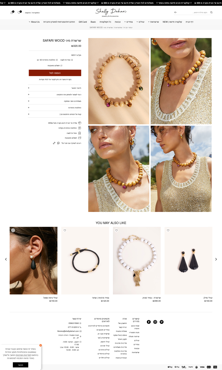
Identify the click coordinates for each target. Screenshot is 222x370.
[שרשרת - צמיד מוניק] (137, 260)
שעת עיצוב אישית (135, 327)
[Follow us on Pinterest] (162, 322)
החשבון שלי (122, 323)
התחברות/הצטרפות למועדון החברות (59, 22)
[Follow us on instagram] (155, 322)
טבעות (118, 22)
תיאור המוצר (76, 88)
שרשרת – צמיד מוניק (152, 297)
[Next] (6, 259)
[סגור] (40, 345)
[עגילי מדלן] (188, 260)
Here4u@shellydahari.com (68, 331)
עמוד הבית (128, 27)
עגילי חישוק (105, 341)
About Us (35, 22)
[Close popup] (7, 304)
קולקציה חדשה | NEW (172, 22)
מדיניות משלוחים (120, 347)
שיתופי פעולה (134, 336)
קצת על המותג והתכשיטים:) (70, 114)
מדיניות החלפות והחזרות (120, 352)
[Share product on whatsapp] (58, 142)
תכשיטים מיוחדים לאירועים (98, 325)
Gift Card (83, 22)
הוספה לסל (55, 73)
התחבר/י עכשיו (17, 336)
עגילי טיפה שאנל (50, 297)
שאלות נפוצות (121, 331)
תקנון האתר (122, 339)
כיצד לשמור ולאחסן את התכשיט (69, 94)
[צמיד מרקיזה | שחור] (85, 260)
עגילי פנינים (104, 345)
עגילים (141, 22)
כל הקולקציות (105, 22)
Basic (93, 22)
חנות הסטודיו (134, 332)
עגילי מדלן (208, 297)
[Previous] (216, 259)
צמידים (130, 22)
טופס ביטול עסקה (120, 335)
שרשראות (154, 22)
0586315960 (74, 323)
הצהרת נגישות (121, 357)
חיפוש (176, 12)
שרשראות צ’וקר (103, 337)
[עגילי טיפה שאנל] (33, 260)
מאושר (20, 365)
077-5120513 (73, 327)
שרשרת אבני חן (103, 333)
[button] (168, 230)
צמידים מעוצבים (103, 329)
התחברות (36, 12)
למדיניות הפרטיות (23, 355)
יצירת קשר (123, 327)
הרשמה (28, 12)
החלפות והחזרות (74, 107)
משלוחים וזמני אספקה (72, 101)
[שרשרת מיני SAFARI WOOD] (54, 142)
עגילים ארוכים (104, 349)
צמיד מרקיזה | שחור (100, 297)
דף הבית (189, 22)
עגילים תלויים (104, 357)
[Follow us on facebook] (149, 322)
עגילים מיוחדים (103, 353)
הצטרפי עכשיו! (25, 329)
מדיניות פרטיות (121, 343)
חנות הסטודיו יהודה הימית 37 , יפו (69, 336)
